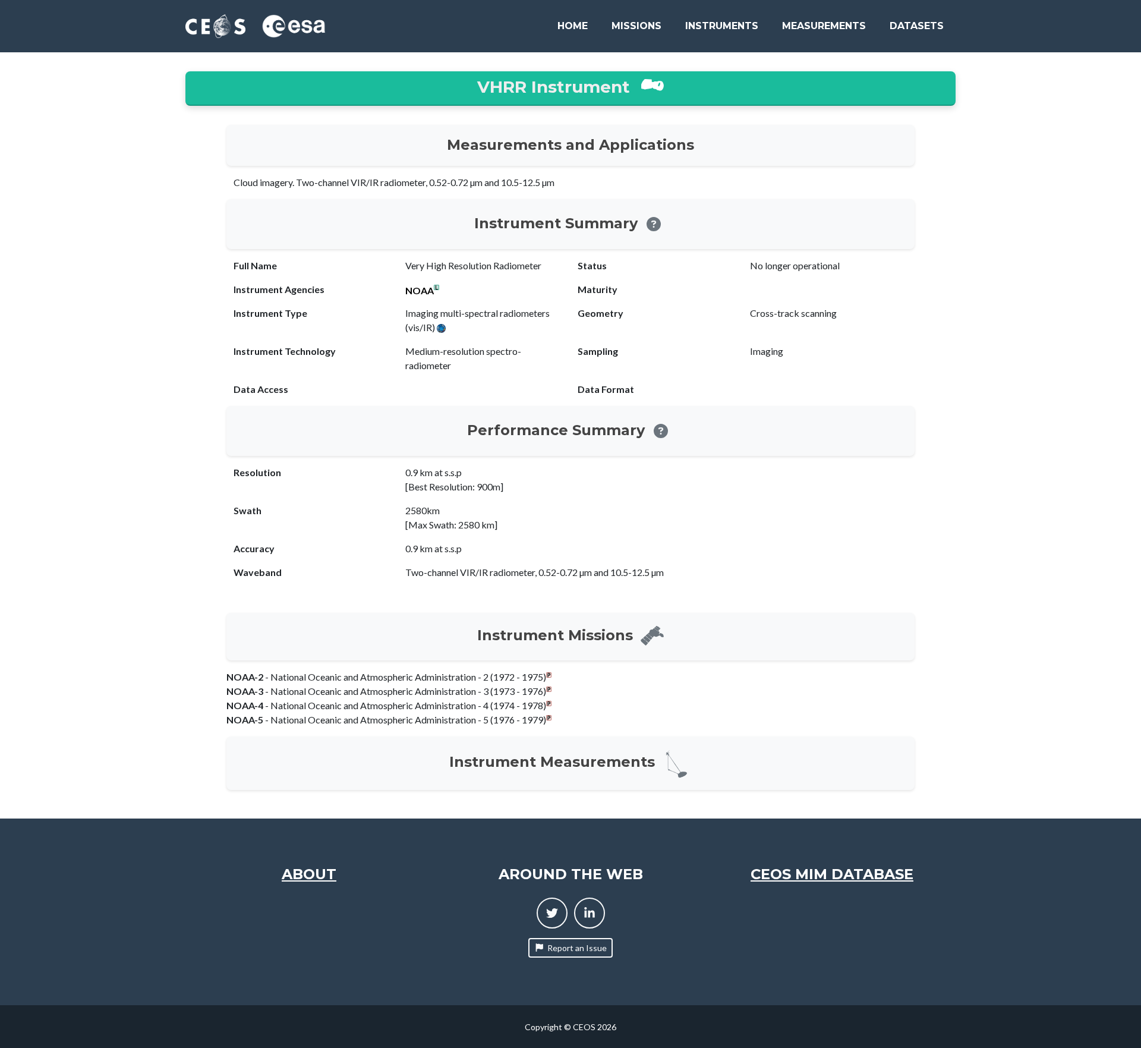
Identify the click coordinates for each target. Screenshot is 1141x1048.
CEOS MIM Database (832, 874)
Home (572, 26)
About (309, 874)
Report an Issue (577, 948)
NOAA (419, 290)
